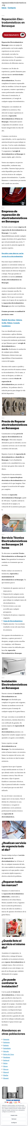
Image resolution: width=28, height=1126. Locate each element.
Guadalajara (6, 326)
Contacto (12, 8)
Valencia (19, 320)
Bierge (5, 1066)
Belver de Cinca (8, 1054)
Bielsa (5, 1063)
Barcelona (11, 320)
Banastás (6, 1039)
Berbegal (6, 1060)
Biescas (5, 1069)
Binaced (6, 1072)
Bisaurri (6, 1078)
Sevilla (4, 323)
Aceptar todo (14, 1115)
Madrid (4, 320)
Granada (16, 323)
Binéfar (5, 1075)
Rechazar (14, 1119)
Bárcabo (6, 1051)
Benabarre (6, 1057)
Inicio (4, 8)
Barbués (6, 1045)
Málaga (9, 323)
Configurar (14, 1122)
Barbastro (6, 1042)
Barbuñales (7, 1048)
